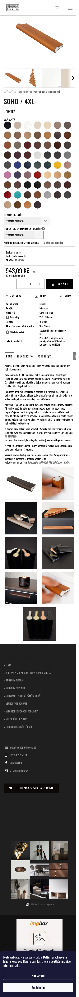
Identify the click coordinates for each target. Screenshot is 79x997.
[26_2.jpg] (58, 483)
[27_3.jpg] (21, 518)
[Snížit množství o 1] (21, 284)
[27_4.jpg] (58, 518)
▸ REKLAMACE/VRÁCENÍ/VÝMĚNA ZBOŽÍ (22, 696)
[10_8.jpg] (58, 588)
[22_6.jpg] (58, 553)
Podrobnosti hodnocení (46, 91)
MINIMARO (11, 436)
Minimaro (19, 260)
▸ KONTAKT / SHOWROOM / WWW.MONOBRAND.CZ (27, 673)
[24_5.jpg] (21, 553)
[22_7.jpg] (21, 588)
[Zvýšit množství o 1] (39, 284)
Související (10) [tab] (25, 356)
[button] (31, 788)
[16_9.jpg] (39, 624)
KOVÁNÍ (43, 304)
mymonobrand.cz (19, 771)
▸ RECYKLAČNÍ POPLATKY (16, 719)
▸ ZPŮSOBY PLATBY (13, 680)
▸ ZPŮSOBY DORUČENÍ (14, 688)
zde (17, 965)
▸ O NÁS (8, 665)
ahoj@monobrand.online (23, 747)
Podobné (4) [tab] (44, 356)
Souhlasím (38, 987)
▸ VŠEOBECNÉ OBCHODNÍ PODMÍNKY (21, 711)
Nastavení (38, 975)
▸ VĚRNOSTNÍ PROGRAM (15, 703)
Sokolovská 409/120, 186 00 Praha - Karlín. (48, 462)
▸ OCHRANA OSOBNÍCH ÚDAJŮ (18, 727)
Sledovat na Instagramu (42, 904)
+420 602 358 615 (19, 755)
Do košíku (62, 284)
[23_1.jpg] (21, 483)
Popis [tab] (9, 356)
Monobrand (16, 763)
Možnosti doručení (54, 243)
